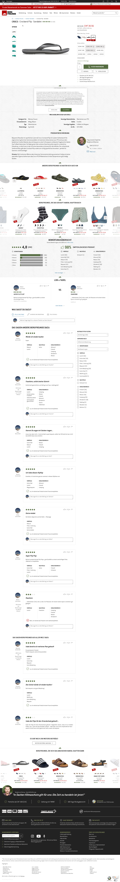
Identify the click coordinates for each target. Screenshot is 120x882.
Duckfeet (92, 868)
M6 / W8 (99, 46)
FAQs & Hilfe (63, 838)
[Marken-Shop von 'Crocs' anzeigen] (14, 26)
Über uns (91, 834)
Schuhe (30, 13)
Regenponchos (35, 869)
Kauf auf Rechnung (85, 79)
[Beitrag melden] (48, 286)
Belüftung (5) (83, 373)
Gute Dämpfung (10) (66, 267)
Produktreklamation (65, 845)
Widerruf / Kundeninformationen (69, 851)
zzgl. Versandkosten (82, 30)
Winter (56, 13)
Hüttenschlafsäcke (65, 867)
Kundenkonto (92, 836)
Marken (72, 13)
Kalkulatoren (6, 868)
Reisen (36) (96, 259)
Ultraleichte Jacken (36, 872)
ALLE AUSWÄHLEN (66, 109)
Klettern (45, 13)
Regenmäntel (35, 868)
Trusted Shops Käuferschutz (87, 81)
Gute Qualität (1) (84, 376)
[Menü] (119, 876)
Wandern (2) (96, 269)
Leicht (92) (64, 255)
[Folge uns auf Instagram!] (33, 837)
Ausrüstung (37, 13)
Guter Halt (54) (65, 257)
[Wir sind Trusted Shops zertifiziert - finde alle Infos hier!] (94, 802)
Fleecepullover (35, 873)
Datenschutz (66, 847)
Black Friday (6, 873)
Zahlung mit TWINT (38, 4)
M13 (102, 54)
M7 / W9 (81, 50)
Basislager (9, 1)
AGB (61, 847)
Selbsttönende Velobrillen (67, 873)
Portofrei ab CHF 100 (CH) (11, 4)
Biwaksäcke (64, 872)
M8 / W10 (89, 50)
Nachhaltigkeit (93, 847)
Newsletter (92, 838)
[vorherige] (14, 180)
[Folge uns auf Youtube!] (40, 837)
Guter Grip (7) (64, 269)
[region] (60, 101)
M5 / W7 (89, 46)
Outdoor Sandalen (30, 18)
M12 (95, 54)
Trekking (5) (96, 267)
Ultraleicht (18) (97, 264)
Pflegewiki (92, 849)
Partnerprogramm (94, 840)
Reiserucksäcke (64, 868)
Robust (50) (64, 259)
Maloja (91, 869)
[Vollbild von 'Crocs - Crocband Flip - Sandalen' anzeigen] (22, 26)
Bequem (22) (64, 264)
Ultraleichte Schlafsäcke (66, 869)
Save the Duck (93, 872)
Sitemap (22, 876)
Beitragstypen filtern (84, 331)
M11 (89, 54)
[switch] (115, 880)
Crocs (15, 21)
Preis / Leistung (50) (66, 262)
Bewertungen (83, 346)
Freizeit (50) (96, 255)
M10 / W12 (81, 54)
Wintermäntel (35, 871)
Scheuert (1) (80, 255)
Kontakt (62, 840)
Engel (91, 871)
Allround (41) (97, 257)
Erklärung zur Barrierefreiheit (97, 845)
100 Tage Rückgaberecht (69, 4)
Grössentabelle (81, 58)
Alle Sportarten (64, 13)
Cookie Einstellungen (66, 849)
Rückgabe (62, 843)
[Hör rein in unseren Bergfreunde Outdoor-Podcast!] (45, 837)
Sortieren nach (82, 339)
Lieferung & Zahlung (65, 834)
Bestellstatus (63, 836)
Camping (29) (97, 262)
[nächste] (105, 180)
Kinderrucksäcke (65, 871)
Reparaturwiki (99, 849)
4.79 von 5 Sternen (101, 4)
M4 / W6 (81, 46)
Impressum (92, 843)
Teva (91, 867)
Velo (51, 13)
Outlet (79, 13)
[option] (46, 48)
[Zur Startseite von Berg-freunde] (9, 13)
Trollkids (92, 873)
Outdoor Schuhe (19, 18)
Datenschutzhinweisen (49, 105)
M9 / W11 (100, 50)
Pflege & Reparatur (7, 872)
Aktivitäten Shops (7, 867)
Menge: (79, 63)
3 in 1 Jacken (35, 867)
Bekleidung (22, 13)
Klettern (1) (83, 407)
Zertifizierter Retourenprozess (92, 811)
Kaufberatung (6, 869)
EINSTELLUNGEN (54, 109)
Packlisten (5, 871)
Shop (3, 1)
